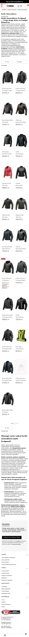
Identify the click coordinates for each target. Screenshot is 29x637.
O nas (3, 599)
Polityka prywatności (7, 575)
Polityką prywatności (16, 544)
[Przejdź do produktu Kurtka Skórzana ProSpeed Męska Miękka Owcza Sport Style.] (7, 335)
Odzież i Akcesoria (12, 9)
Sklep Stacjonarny (6, 604)
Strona (12, 423)
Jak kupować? (5, 570)
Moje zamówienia (6, 588)
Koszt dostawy (5, 562)
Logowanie (4, 586)
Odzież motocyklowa (22, 9)
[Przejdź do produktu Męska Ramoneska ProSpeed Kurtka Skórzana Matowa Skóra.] (7, 304)
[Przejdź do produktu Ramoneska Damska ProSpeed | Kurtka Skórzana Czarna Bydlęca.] (7, 140)
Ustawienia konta (6, 593)
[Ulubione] (21, 6)
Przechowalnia (5, 591)
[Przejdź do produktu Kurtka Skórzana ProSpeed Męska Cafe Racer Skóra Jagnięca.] (21, 77)
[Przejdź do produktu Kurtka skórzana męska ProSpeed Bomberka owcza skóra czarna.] (21, 367)
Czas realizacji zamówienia (8, 557)
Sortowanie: (4, 65)
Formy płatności (6, 559)
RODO (3, 606)
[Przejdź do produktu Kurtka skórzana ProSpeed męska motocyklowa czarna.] (7, 77)
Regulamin (18, 541)
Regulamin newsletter (7, 580)
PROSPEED (3, 9)
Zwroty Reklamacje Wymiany (9, 564)
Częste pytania (5, 573)
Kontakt (3, 602)
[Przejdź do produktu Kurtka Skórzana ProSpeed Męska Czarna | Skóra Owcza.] (7, 367)
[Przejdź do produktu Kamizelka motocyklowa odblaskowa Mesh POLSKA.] (21, 335)
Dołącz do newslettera (12, 537)
